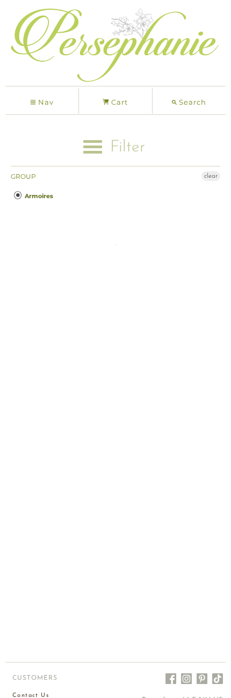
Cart (118, 102)
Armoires (38, 196)
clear (211, 176)
